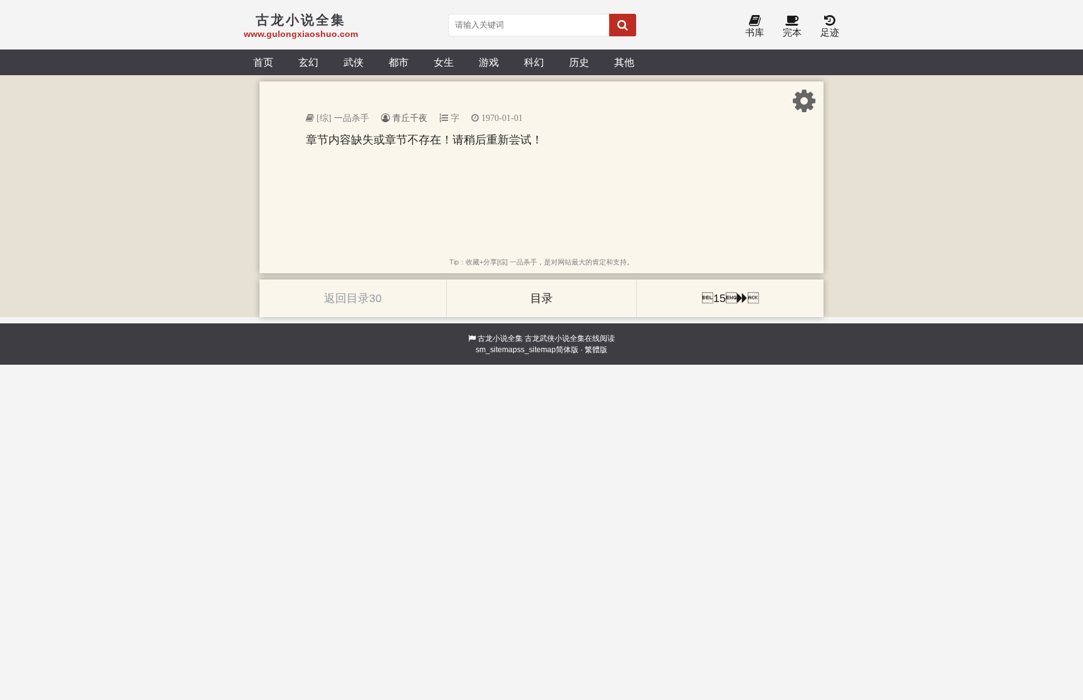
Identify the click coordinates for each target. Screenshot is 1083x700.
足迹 (829, 32)
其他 (624, 62)
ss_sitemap (536, 349)
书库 (754, 32)
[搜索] (622, 25)
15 (730, 298)
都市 (399, 62)
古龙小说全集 (500, 338)
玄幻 (308, 62)
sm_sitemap (496, 349)
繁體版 (596, 349)
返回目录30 (353, 298)
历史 (579, 62)
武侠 (353, 62)
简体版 (567, 349)
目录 (541, 298)
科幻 (534, 62)
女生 (444, 62)
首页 (263, 62)
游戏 (489, 62)
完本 (792, 32)
